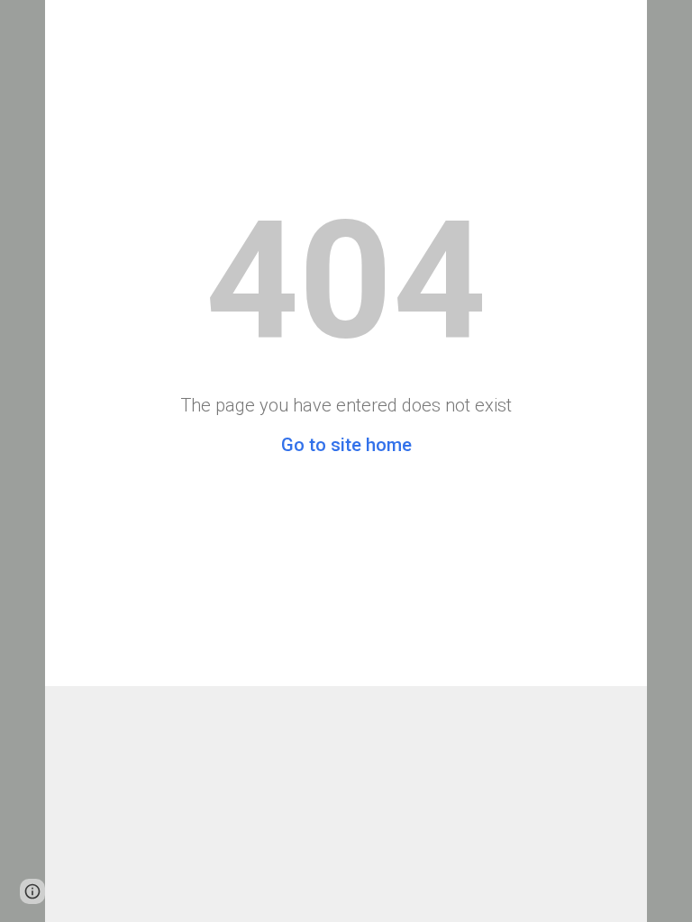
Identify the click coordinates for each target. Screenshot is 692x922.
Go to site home (346, 445)
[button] (32, 891)
